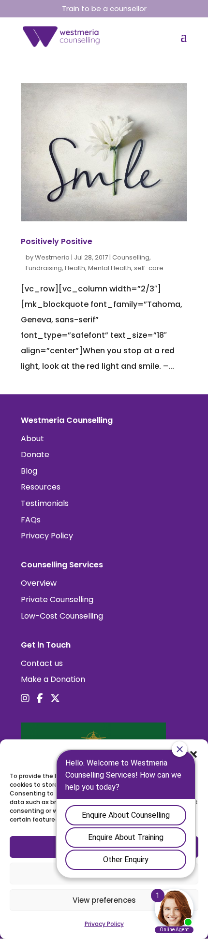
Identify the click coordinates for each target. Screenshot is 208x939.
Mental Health (109, 268)
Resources (40, 486)
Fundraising (44, 268)
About (32, 438)
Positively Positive (56, 241)
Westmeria (52, 257)
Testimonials (45, 503)
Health (75, 268)
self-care (148, 268)
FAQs (31, 519)
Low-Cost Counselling (62, 615)
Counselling (130, 257)
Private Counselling (57, 599)
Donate (35, 454)
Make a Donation (53, 679)
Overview (39, 583)
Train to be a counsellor (104, 8)
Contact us (42, 663)
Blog (29, 471)
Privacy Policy (47, 535)
